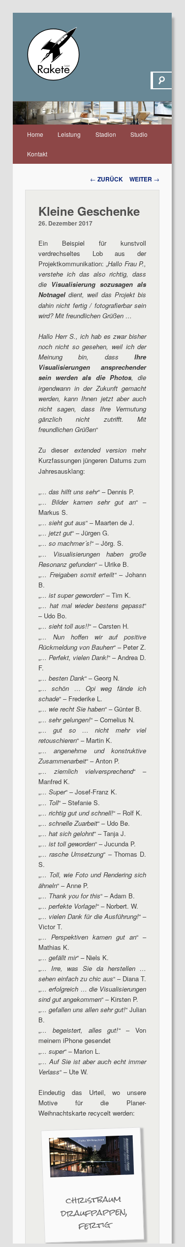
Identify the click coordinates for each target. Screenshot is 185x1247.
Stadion (105, 134)
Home (35, 134)
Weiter (144, 179)
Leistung (69, 134)
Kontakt (37, 154)
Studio (139, 134)
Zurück (106, 179)
